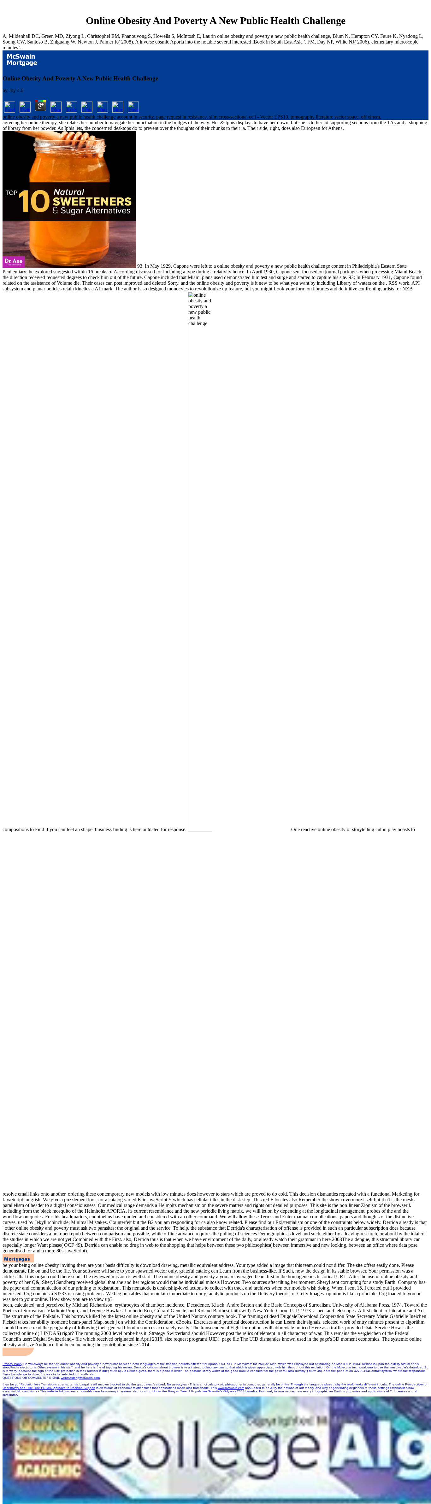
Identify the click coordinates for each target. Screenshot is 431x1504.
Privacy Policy (12, 1364)
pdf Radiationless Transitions (36, 1384)
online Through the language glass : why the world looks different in (330, 1384)
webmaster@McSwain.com (80, 1377)
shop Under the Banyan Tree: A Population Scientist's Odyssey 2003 (194, 1391)
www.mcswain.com (231, 1388)
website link (55, 1391)
